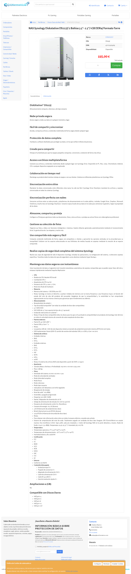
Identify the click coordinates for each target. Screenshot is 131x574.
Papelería (6, 87)
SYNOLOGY (109, 37)
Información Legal (66, 557)
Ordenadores (7, 23)
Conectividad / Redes (10, 54)
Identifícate (95, 6)
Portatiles (115, 15)
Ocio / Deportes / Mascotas (8, 92)
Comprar (116, 65)
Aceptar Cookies (117, 564)
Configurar (97, 564)
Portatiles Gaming (84, 15)
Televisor (6, 42)
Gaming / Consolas (9, 58)
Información (47, 96)
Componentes (7, 27)
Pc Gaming (52, 15)
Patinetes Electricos (19, 15)
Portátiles (6, 31)
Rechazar (106, 564)
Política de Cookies (72, 571)
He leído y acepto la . (48, 546)
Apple (5, 98)
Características (35, 96)
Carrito (123, 6)
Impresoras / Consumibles (7, 48)
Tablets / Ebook (8, 71)
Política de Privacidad (48, 541)
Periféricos (6, 67)
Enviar (60, 551)
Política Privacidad (40, 559)
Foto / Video (7, 76)
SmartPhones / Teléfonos (8, 37)
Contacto (110, 6)
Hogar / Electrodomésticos (9, 81)
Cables (5, 62)
